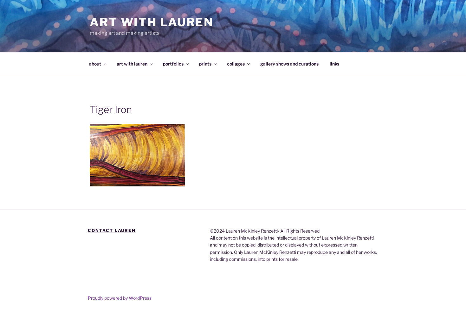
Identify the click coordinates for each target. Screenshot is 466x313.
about (95, 63)
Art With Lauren (151, 22)
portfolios (173, 63)
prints (205, 63)
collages (236, 63)
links (334, 63)
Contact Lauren (112, 230)
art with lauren (132, 63)
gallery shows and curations (289, 63)
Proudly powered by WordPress (120, 298)
